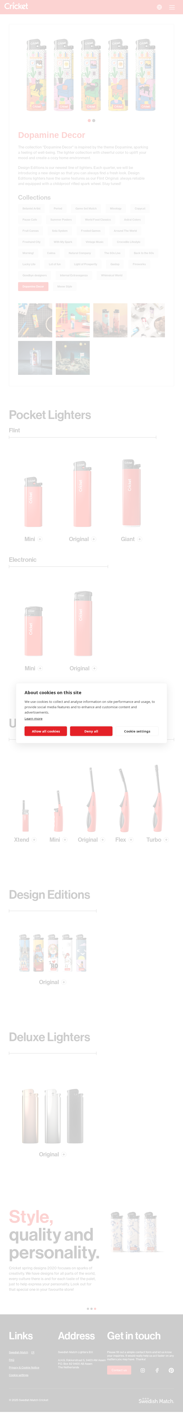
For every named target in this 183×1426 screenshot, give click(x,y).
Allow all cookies (46, 731)
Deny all (91, 731)
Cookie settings (137, 731)
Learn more (33, 718)
